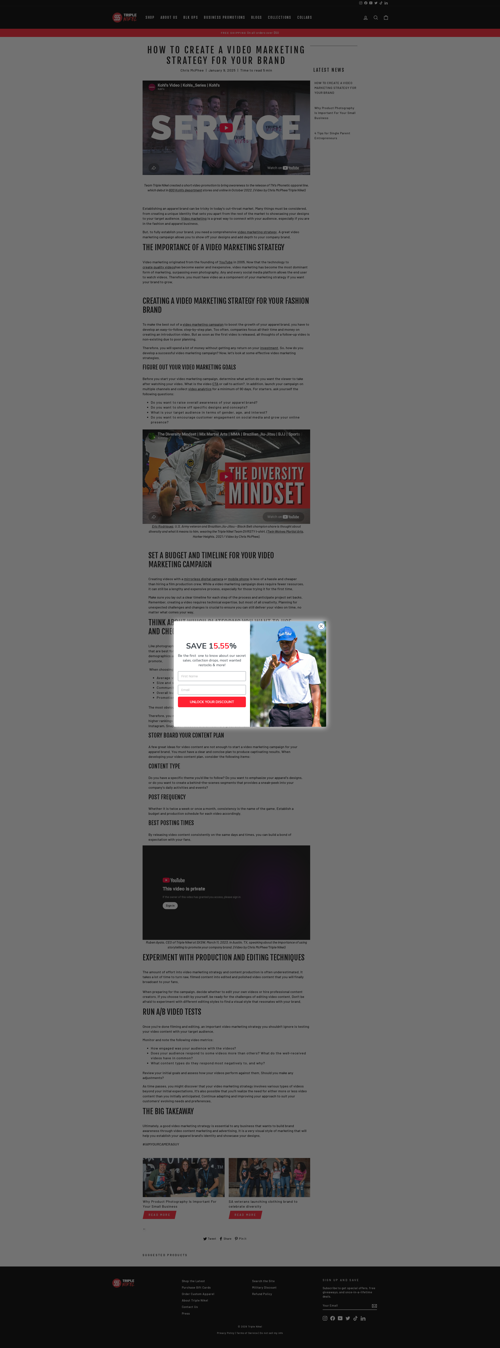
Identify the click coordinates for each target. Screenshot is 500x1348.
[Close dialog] (321, 626)
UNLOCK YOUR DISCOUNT (212, 702)
